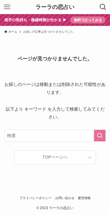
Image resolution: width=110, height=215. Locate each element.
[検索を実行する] (100, 135)
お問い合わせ (65, 198)
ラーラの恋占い (55, 7)
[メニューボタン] (7, 7)
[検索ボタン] (103, 7)
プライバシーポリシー (35, 198)
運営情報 (84, 198)
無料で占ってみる (88, 20)
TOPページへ (55, 157)
